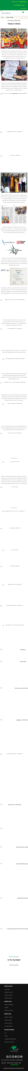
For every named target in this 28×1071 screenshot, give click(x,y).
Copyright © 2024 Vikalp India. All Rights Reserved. (13, 1068)
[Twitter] (18, 1056)
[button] (1, 974)
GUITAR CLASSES (8, 1017)
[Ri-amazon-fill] (16, 1056)
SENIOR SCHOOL (8, 998)
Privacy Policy (12, 1060)
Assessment (3, 1062)
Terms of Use (6, 1060)
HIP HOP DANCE (8, 1026)
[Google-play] (13, 1056)
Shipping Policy (19, 1060)
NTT (5, 1033)
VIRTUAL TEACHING (9, 1042)
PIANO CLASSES (8, 1023)
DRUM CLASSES (8, 1020)
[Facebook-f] (7, 1056)
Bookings (16, 1062)
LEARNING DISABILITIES (10, 1039)
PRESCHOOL (7, 989)
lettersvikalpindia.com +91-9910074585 (22, 5)
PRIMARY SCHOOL (8, 992)
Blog (20, 1062)
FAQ (2, 1060)
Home (2, 17)
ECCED (6, 1036)
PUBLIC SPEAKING (8, 1004)
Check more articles (14, 965)
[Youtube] (10, 1056)
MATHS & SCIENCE (8, 1010)
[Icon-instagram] (21, 1056)
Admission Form (10, 1062)
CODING (6, 1007)
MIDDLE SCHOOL (8, 995)
